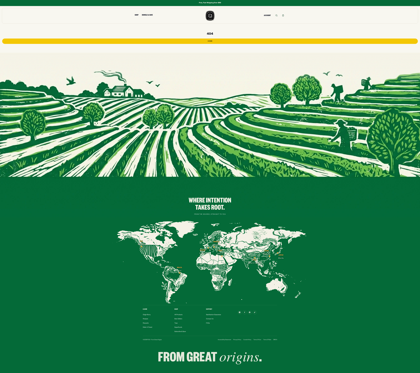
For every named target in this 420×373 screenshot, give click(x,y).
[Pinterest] (250, 312)
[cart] (283, 15)
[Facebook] (245, 312)
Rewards (146, 323)
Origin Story (147, 315)
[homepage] (210, 16)
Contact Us (210, 319)
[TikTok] (255, 312)
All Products (178, 315)
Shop (136, 15)
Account (267, 16)
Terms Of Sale (267, 340)
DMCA (275, 340)
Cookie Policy (247, 340)
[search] (276, 15)
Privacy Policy (237, 340)
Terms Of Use (257, 340)
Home (210, 41)
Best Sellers (178, 319)
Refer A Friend (147, 327)
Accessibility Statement (224, 340)
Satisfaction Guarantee (213, 315)
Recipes (145, 319)
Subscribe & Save (180, 332)
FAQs (208, 323)
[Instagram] (240, 312)
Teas (176, 323)
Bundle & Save (147, 15)
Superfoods (178, 327)
